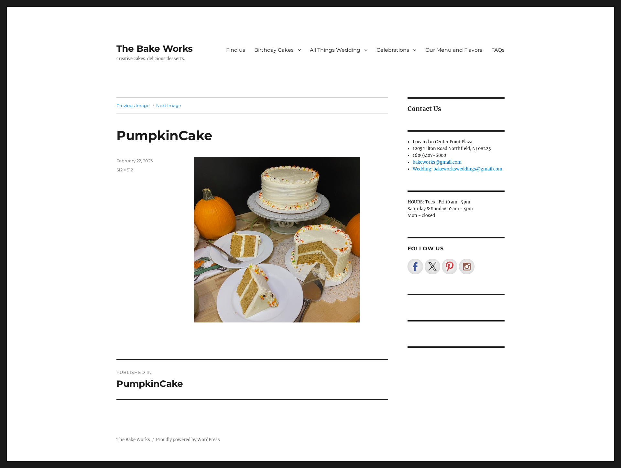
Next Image (168, 105)
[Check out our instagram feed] (466, 266)
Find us (235, 50)
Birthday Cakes (274, 50)
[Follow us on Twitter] (432, 266)
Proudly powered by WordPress (188, 439)
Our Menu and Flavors (453, 50)
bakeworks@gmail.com (437, 162)
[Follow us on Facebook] (415, 266)
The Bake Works (154, 48)
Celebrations (392, 50)
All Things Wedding (335, 50)
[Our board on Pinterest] (449, 266)
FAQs (498, 50)
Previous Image (132, 105)
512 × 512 (124, 169)
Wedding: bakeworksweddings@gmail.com (457, 169)
